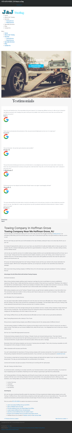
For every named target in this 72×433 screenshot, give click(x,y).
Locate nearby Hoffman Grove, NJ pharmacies (18, 410)
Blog (6, 26)
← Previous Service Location (11, 418)
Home (6, 15)
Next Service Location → (62, 418)
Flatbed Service (10, 22)
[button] (24, 31)
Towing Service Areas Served (11, 429)
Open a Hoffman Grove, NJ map (15, 406)
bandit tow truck (61, 353)
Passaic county (27, 415)
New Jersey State (36, 415)
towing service (56, 233)
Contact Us (7, 28)
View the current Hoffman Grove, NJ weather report (20, 411)
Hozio (8, 426)
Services (7, 19)
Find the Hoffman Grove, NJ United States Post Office (20, 408)
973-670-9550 (16, 401)
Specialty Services (10, 24)
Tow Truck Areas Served (28, 427)
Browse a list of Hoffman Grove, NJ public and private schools (22, 413)
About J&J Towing (10, 17)
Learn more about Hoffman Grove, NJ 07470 (18, 405)
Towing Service (10, 21)
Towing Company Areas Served (15, 427)
